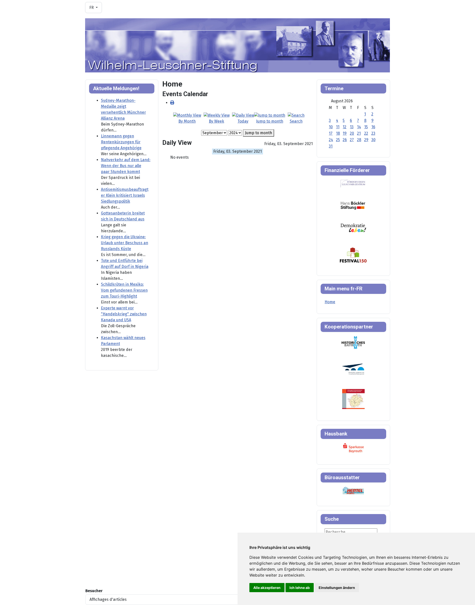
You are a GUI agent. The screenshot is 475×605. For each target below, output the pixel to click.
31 (330, 146)
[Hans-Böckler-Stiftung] (353, 205)
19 (345, 133)
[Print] (172, 102)
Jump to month (258, 132)
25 (338, 139)
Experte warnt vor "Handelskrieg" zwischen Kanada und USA (124, 314)
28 (359, 139)
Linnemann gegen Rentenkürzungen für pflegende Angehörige (121, 142)
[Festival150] (353, 254)
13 (352, 127)
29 (366, 139)
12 (344, 127)
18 (338, 133)
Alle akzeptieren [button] (267, 587)
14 (359, 127)
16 (373, 127)
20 (352, 133)
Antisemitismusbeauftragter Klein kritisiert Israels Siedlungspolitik (124, 195)
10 (331, 127)
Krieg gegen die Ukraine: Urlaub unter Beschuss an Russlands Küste (124, 243)
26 (345, 139)
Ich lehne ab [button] (299, 587)
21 (359, 133)
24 (331, 139)
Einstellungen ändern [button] (337, 587)
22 (366, 133)
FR (92, 7)
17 (330, 133)
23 (373, 133)
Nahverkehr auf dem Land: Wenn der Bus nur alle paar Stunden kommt (125, 165)
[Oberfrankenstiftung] (353, 227)
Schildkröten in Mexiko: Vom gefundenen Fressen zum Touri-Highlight (124, 290)
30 (373, 139)
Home (330, 302)
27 (352, 139)
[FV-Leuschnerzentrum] (352, 183)
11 (337, 127)
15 (366, 127)
